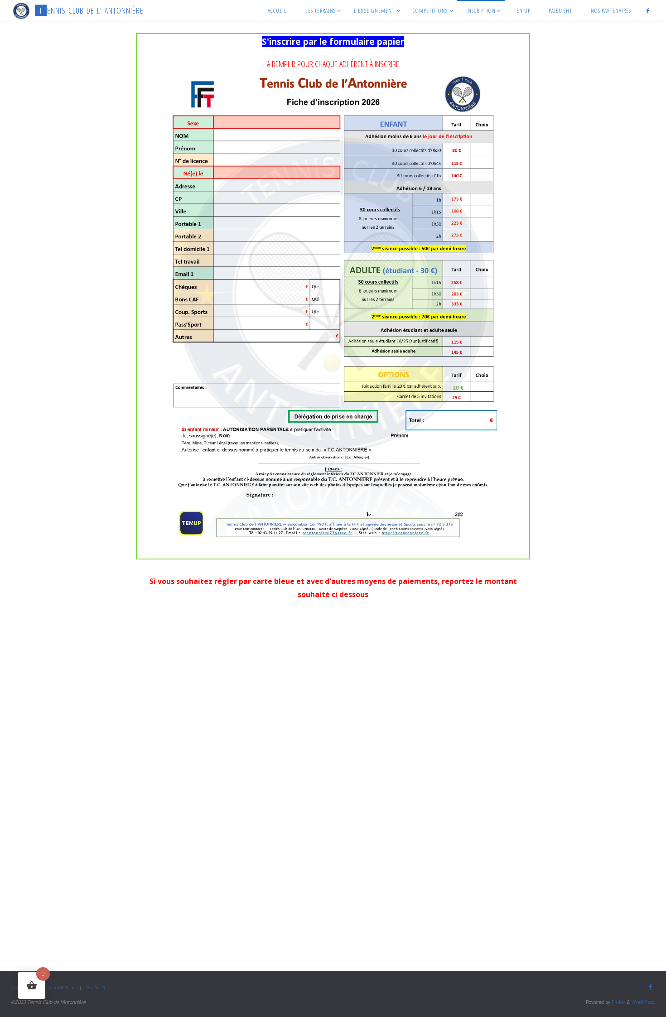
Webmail (61, 987)
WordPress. (643, 1001)
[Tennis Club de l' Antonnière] (21, 10)
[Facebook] (648, 10)
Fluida (618, 1001)
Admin (96, 987)
